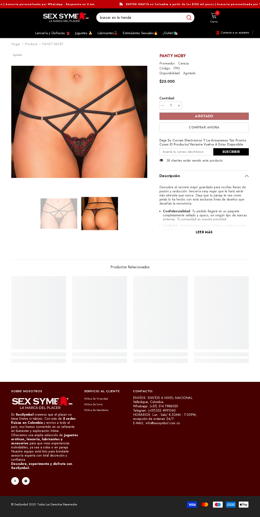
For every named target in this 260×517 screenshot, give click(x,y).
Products (31, 44)
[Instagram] (26, 481)
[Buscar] (145, 17)
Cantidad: (167, 98)
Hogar (15, 44)
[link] (38, 354)
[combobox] (140, 17)
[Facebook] (15, 481)
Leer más (204, 232)
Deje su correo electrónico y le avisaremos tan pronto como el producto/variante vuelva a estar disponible (202, 142)
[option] (79, 122)
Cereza (183, 63)
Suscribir (231, 151)
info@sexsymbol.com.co (163, 423)
